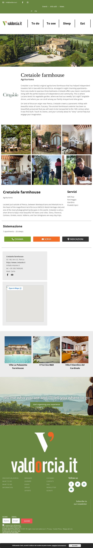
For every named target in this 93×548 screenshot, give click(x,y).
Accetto (75, 545)
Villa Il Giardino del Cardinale (75, 366)
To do (35, 23)
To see (51, 23)
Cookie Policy (57, 529)
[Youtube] (71, 489)
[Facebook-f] (71, 484)
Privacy (49, 529)
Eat (82, 23)
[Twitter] (77, 484)
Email (14, 517)
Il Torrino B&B (46, 364)
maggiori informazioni (59, 545)
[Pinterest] (84, 484)
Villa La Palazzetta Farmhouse (18, 366)
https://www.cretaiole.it (15, 262)
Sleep (67, 23)
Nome (5, 517)
